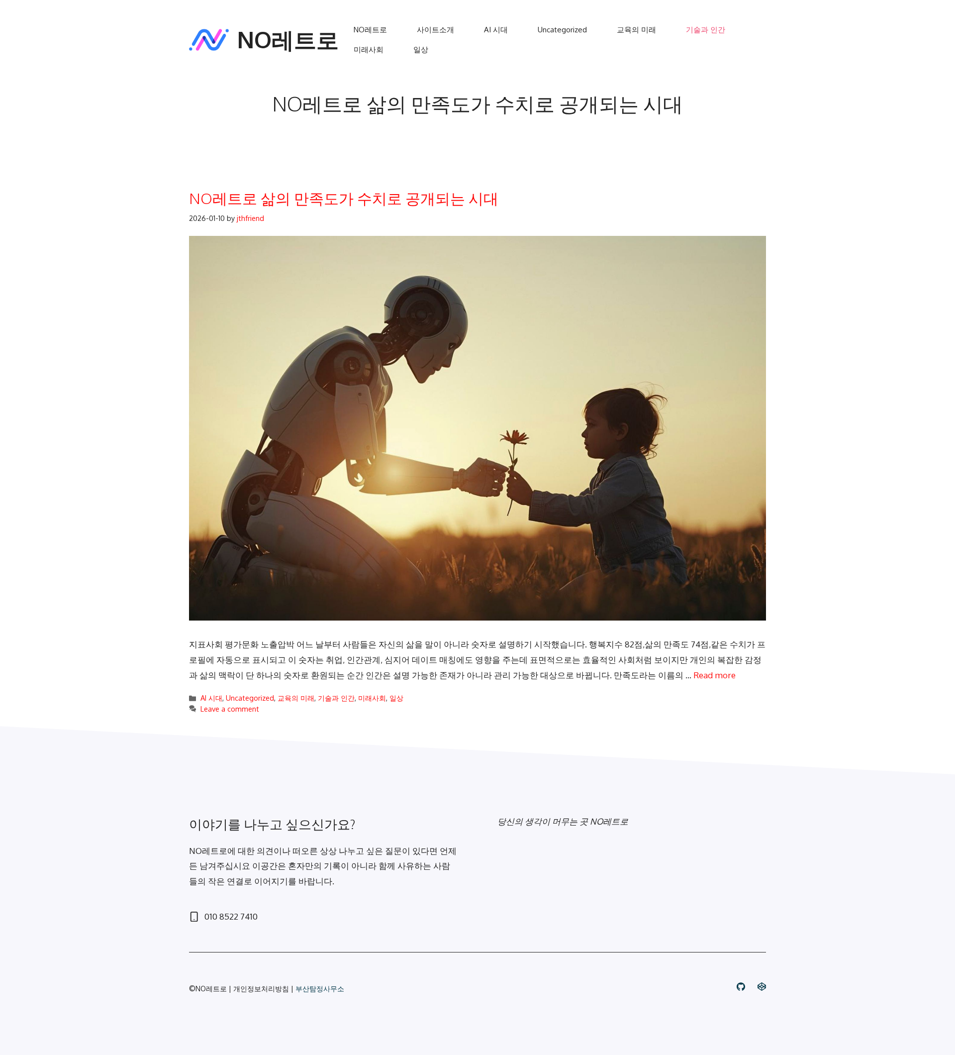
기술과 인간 (705, 29)
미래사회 (368, 49)
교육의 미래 (636, 29)
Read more (714, 675)
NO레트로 (288, 39)
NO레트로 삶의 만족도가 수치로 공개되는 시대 (343, 198)
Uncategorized (562, 29)
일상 (420, 49)
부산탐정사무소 (319, 988)
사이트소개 (435, 29)
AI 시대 (496, 29)
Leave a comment (229, 708)
